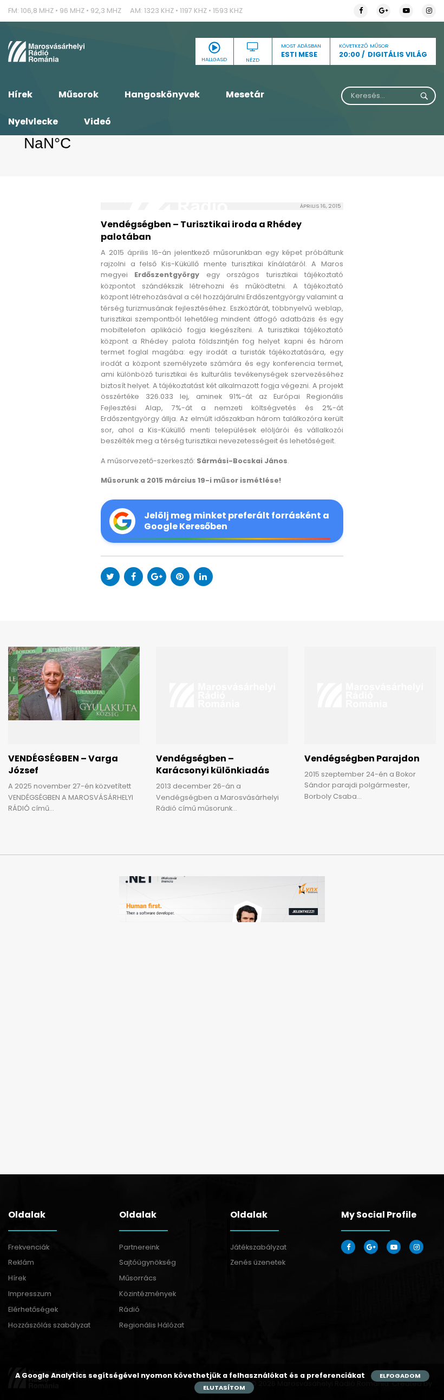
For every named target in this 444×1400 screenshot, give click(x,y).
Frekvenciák (28, 1247)
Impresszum (29, 1293)
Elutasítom (224, 1387)
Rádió (129, 1309)
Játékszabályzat (258, 1247)
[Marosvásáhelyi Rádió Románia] (74, 51)
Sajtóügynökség (147, 1262)
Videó (97, 121)
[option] (222, 899)
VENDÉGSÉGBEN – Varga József (63, 764)
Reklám (21, 1262)
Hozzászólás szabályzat (49, 1325)
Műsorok (78, 94)
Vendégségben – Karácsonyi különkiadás (212, 764)
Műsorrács (137, 1278)
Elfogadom (400, 1375)
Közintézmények (147, 1293)
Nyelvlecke (33, 121)
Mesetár (245, 94)
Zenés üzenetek (257, 1262)
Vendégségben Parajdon (362, 758)
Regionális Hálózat (151, 1325)
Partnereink (139, 1247)
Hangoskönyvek (162, 94)
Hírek (20, 94)
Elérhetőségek (33, 1309)
